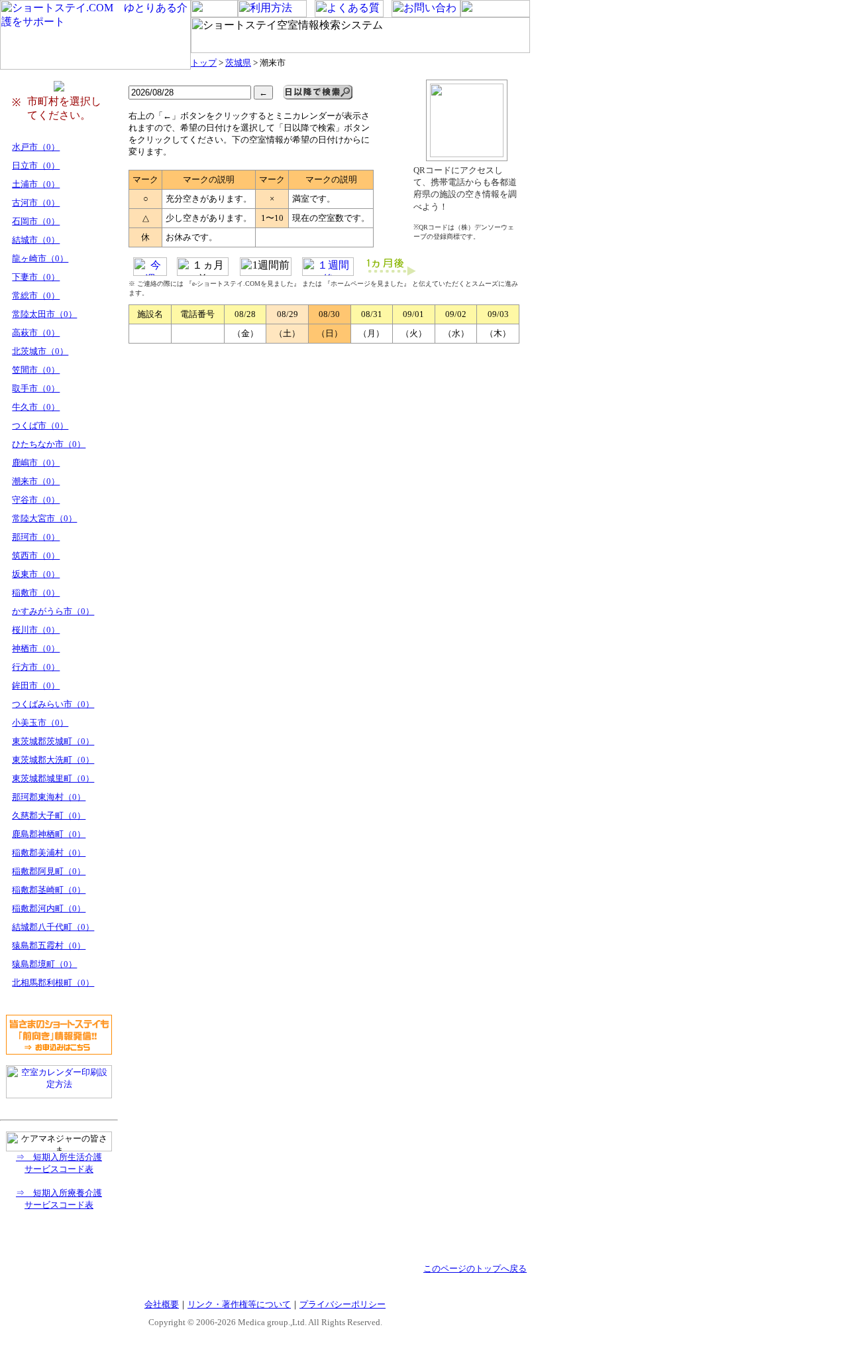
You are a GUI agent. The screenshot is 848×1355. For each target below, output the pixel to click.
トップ (204, 63)
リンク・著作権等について (239, 1304)
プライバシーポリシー (342, 1304)
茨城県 (238, 63)
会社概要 (161, 1304)
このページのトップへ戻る (475, 1268)
